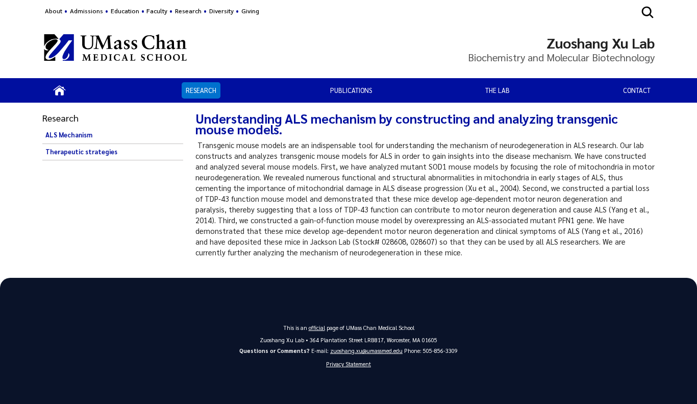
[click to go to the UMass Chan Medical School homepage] (115, 49)
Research (201, 90)
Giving (250, 11)
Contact (637, 90)
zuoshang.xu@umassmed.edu (366, 350)
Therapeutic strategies (81, 152)
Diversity (221, 11)
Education (125, 11)
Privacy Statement (348, 364)
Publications (351, 90)
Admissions (86, 11)
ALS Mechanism (68, 135)
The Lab (497, 90)
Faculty (156, 11)
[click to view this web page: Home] (59, 90)
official (317, 327)
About (53, 11)
